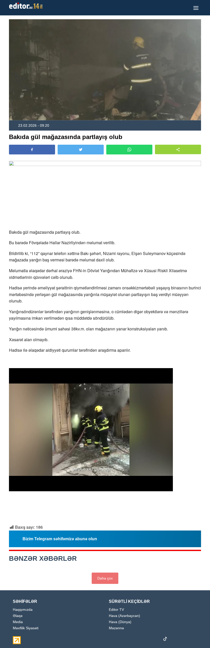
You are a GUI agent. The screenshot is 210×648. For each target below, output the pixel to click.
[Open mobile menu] (196, 8)
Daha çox (105, 578)
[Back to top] (196, 634)
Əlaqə (18, 616)
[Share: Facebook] (32, 149)
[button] (178, 149)
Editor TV (116, 610)
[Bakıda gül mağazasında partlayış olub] (105, 69)
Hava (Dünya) (120, 622)
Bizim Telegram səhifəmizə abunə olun (60, 539)
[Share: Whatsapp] (129, 149)
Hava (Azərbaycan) (124, 616)
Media (18, 622)
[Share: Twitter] (81, 149)
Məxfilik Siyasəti (25, 628)
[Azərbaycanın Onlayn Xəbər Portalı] (27, 6)
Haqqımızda (23, 610)
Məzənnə (116, 628)
